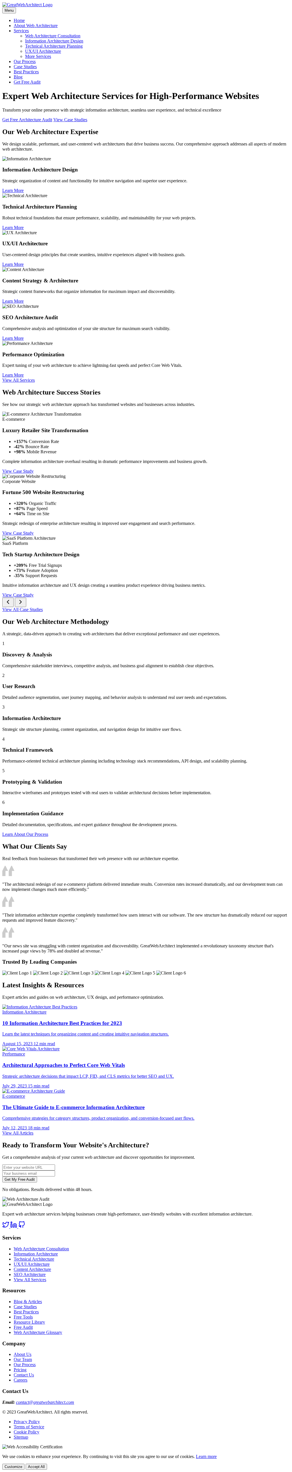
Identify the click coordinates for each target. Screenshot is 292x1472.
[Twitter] (6, 1226)
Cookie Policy (26, 1431)
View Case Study (18, 471)
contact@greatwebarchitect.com (45, 1402)
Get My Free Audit (20, 1179)
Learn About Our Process (25, 834)
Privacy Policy (27, 1421)
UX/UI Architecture (43, 51)
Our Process (25, 61)
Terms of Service (29, 1426)
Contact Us (24, 1374)
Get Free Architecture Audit (27, 119)
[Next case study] (20, 602)
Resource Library (29, 1322)
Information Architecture (36, 1253)
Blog (18, 76)
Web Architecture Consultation (52, 35)
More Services (38, 56)
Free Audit (23, 1327)
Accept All (36, 1467)
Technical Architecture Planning (54, 46)
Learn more (206, 1456)
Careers (20, 1380)
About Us (22, 1354)
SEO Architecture (30, 1274)
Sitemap (21, 1437)
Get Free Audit (27, 82)
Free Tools (23, 1317)
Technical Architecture (34, 1259)
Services (21, 30)
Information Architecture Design (54, 41)
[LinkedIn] (14, 1226)
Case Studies (25, 66)
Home (19, 20)
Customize (13, 1467)
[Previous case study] (8, 602)
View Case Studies (70, 119)
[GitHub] (21, 1226)
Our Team (23, 1359)
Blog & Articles (28, 1301)
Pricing (20, 1369)
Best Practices (26, 71)
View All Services (18, 380)
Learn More (13, 190)
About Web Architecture (36, 25)
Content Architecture (32, 1269)
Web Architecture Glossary (38, 1332)
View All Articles (17, 1133)
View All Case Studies (22, 609)
